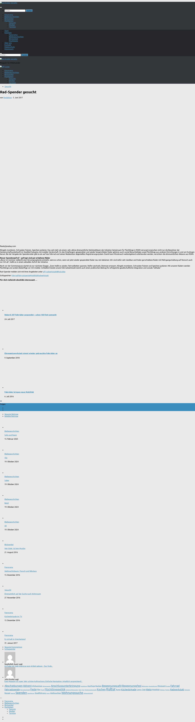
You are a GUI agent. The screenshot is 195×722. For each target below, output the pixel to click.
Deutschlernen (153, 686)
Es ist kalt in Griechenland (15, 639)
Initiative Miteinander (72, 690)
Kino (83, 690)
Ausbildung (84, 686)
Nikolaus (162, 690)
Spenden (21, 692)
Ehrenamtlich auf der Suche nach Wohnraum (23, 594)
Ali (6, 526)
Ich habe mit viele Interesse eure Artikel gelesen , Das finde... (29, 666)
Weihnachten (55, 693)
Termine (12, 27)
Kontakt (8, 45)
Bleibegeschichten (12, 17)
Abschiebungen (14, 685)
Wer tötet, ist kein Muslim (15, 548)
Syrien (48, 693)
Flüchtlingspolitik (55, 689)
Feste (33, 689)
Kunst (118, 690)
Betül (7, 503)
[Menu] (1, 7)
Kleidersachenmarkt (90, 690)
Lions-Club (141, 690)
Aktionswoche (47, 686)
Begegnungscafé (112, 685)
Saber (7, 480)
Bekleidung (145, 686)
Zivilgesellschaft (88, 693)
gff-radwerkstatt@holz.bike (54, 272)
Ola (6, 458)
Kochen (101, 689)
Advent (27, 685)
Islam (80, 690)
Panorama (9, 15)
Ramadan (187, 690)
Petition (167, 690)
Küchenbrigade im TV (13, 616)
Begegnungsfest (131, 685)
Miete (149, 689)
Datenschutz (10, 47)
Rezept (7, 693)
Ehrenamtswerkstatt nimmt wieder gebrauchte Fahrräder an (31, 353)
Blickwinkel (9, 19)
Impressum (9, 49)
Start (7, 31)
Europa (168, 686)
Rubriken (8, 33)
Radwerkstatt (43, 276)
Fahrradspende (24, 276)
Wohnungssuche (72, 692)
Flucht (42, 690)
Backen (98, 686)
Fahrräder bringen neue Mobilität (19, 392)
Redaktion (7, 98)
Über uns (8, 43)
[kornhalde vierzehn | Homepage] (8, 3)
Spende (13, 693)
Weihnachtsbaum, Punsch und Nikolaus (21, 571)
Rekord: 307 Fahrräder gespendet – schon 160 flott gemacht (31, 315)
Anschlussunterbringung (65, 685)
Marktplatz (9, 21)
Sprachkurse (30, 693)
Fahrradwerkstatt (25, 690)
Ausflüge (91, 686)
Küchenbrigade (128, 689)
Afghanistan (37, 686)
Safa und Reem (11, 435)
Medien (12, 25)
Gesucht (12, 23)
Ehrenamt (162, 686)
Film (38, 690)
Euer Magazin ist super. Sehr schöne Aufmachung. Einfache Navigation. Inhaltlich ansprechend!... (43, 681)
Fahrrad (15, 276)
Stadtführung (40, 693)
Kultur (110, 689)
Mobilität (34, 276)
